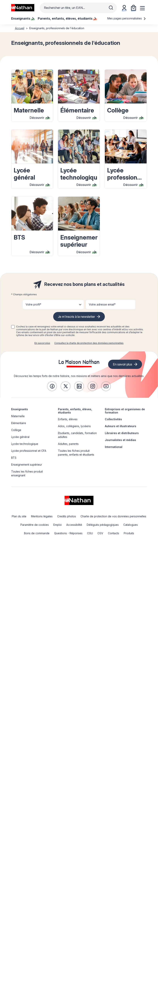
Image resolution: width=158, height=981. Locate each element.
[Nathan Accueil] (22, 7)
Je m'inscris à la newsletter (76, 317)
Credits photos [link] (66, 516)
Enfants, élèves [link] (67, 419)
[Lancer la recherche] (111, 8)
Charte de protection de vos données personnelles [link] (113, 516)
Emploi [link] (57, 524)
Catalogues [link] (130, 524)
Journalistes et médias (120, 440)
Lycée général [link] (20, 436)
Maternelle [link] (18, 416)
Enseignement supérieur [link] (26, 464)
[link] (52, 386)
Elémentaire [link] (18, 423)
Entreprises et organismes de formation (125, 411)
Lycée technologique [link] (24, 443)
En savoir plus (42, 343)
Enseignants (19, 409)
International (113, 446)
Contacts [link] (113, 533)
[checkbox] (13, 327)
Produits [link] (129, 533)
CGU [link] (90, 533)
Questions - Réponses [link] (68, 533)
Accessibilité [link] (74, 524)
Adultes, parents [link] (68, 443)
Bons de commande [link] (37, 533)
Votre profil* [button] (33, 304)
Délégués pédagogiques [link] (103, 524)
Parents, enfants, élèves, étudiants (75, 411)
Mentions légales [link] (42, 516)
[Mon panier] (133, 8)
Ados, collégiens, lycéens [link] (74, 426)
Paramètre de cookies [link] (34, 524)
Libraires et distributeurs (122, 433)
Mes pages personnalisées (125, 18)
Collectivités (113, 419)
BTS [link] (13, 457)
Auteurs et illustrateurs (120, 426)
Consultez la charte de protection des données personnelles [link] (89, 343)
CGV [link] (100, 533)
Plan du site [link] (19, 516)
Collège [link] (16, 430)
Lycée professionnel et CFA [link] (28, 450)
